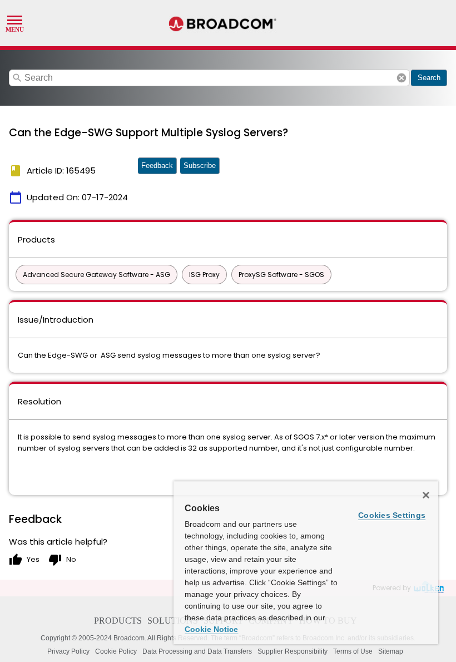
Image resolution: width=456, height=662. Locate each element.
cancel (401, 77)
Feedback (157, 165)
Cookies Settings (391, 515)
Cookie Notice (211, 629)
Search (429, 77)
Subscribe (200, 165)
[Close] (426, 495)
